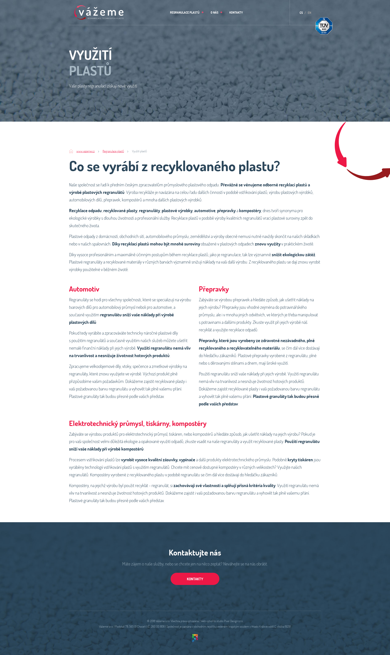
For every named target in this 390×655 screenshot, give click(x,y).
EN (309, 13)
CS (301, 13)
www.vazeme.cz (85, 151)
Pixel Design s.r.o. (233, 621)
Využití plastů (139, 151)
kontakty (195, 578)
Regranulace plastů (113, 151)
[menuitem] (186, 12)
